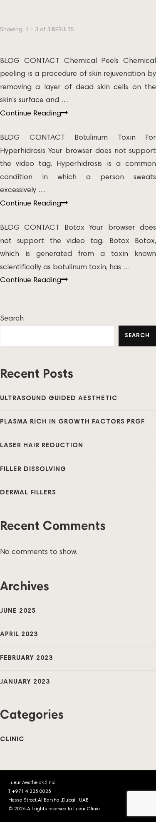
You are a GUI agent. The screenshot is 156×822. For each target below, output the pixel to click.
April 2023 (19, 634)
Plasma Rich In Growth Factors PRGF (72, 422)
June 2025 (18, 611)
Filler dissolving (33, 469)
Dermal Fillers (28, 492)
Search (12, 319)
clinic (12, 739)
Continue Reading (30, 114)
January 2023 (25, 682)
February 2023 (26, 658)
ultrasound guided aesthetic (59, 398)
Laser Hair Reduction (41, 445)
